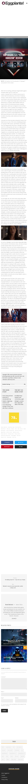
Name (2, 691)
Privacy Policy (4, 779)
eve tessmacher (10, 430)
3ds (3, 747)
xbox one (20, 759)
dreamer (4, 430)
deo (25, 428)
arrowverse (18, 427)
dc (16, 428)
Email (2, 698)
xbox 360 (13, 759)
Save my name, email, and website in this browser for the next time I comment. (13, 705)
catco (13, 428)
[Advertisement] (14, 21)
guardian (4, 432)
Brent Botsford (6, 61)
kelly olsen (11, 433)
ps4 (7, 756)
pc (22, 750)
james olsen (16, 432)
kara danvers (4, 433)
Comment (3, 677)
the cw (14, 437)
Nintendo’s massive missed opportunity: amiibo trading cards (13, 586)
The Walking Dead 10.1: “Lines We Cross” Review (15, 578)
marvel (3, 750)
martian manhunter (6, 435)
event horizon (19, 430)
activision (8, 747)
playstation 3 (13, 753)
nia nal (18, 435)
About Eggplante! (5, 773)
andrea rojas (12, 427)
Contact (3, 775)
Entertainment (13, 60)
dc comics (20, 428)
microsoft (10, 750)
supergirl (9, 437)
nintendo (17, 750)
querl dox (4, 437)
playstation (4, 753)
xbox (8, 759)
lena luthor (17, 433)
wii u (3, 759)
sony (11, 756)
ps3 (3, 756)
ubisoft (22, 756)
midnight (14, 435)
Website (16, 698)
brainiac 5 (4, 428)
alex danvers (4, 427)
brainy (9, 428)
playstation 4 (22, 753)
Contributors (4, 777)
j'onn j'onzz (9, 432)
